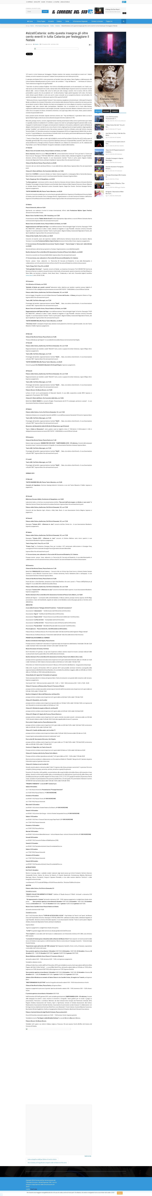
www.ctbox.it (29, 275)
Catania (57, 26)
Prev (123, 13)
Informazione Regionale (80, 21)
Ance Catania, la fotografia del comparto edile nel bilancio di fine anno (47, 1162)
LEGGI (112, 1192)
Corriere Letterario (97, 21)
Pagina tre (109, 21)
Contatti (43, 2)
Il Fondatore (49, 2)
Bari (118, 179)
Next (125, 13)
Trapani (119, 129)
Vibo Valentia (120, 145)
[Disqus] (59, 1081)
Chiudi (119, 1193)
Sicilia (67, 21)
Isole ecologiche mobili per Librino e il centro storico (42, 1159)
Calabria (59, 21)
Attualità (51, 21)
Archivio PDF (37, 2)
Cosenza (119, 162)
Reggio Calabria (121, 187)
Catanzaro (119, 154)
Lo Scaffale (56, 2)
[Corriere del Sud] (72, 11)
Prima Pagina (41, 21)
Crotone (118, 11)
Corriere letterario (121, 120)
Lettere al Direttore (65, 2)
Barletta (119, 137)
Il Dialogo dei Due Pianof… (113, 9)
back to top (88, 1156)
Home (31, 21)
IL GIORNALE (29, 2)
